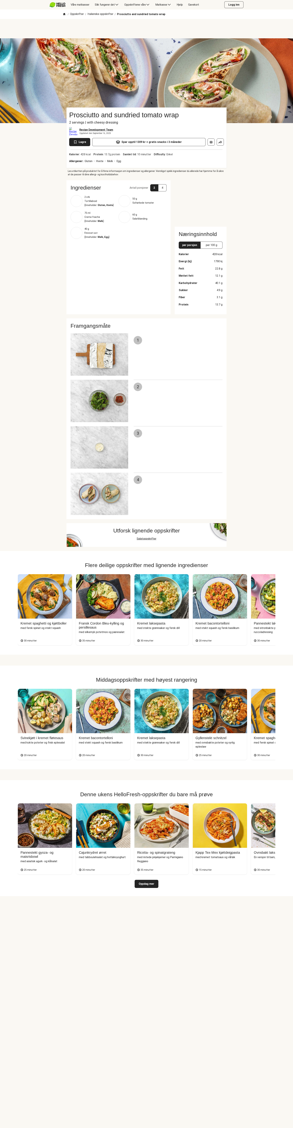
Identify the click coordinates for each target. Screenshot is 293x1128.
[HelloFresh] (57, 4)
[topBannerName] (146, 28)
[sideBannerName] (200, 201)
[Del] (220, 142)
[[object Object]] (211, 142)
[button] (119, 187)
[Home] (64, 14)
